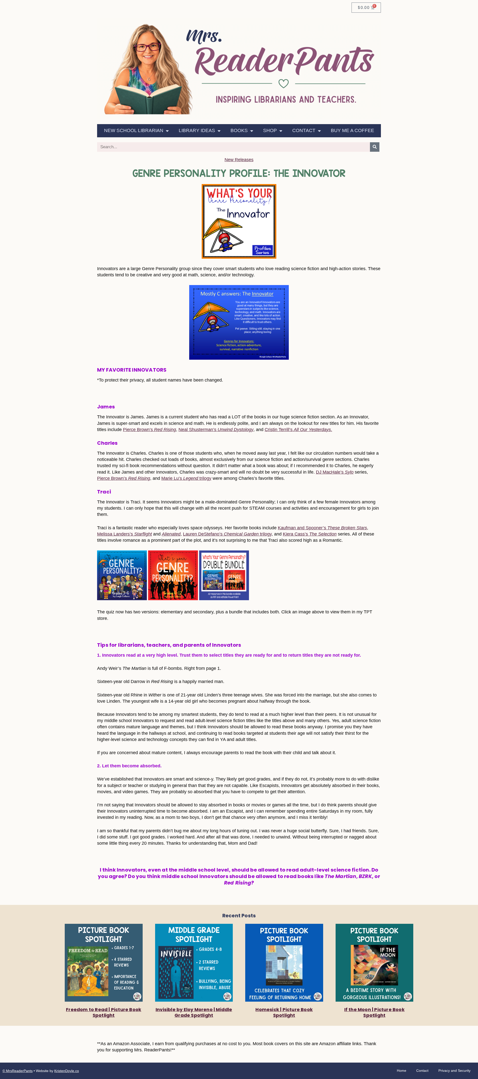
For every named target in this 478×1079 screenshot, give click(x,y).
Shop (270, 130)
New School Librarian (133, 130)
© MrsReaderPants (17, 1071)
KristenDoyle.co (66, 1071)
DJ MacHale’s (335, 472)
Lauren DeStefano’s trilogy (227, 534)
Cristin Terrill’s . (298, 429)
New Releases (239, 159)
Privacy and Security (454, 1071)
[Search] (374, 147)
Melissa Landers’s (124, 534)
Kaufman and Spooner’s (322, 527)
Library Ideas (197, 130)
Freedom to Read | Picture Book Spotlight (103, 1012)
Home (401, 1071)
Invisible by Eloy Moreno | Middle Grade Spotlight (194, 1012)
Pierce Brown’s (149, 429)
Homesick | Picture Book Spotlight (284, 1012)
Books (239, 130)
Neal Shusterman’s (216, 429)
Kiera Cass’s (310, 534)
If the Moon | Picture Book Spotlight (374, 1012)
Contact (303, 130)
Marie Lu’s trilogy (186, 478)
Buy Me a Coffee (352, 130)
